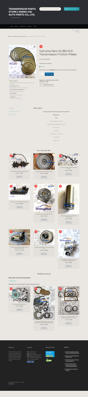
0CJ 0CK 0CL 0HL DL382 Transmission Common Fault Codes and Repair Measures (71, 365)
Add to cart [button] (19, 176)
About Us (30, 26)
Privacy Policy (11, 383)
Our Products (15, 36)
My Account (23, 26)
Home (11, 26)
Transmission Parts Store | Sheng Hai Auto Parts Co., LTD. (22, 11)
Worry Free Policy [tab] (13, 114)
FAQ (35, 26)
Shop (16, 26)
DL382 (11, 281)
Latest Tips (66, 347)
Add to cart (48, 74)
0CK (14, 281)
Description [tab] (11, 108)
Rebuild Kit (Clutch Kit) (22, 36)
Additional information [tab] (14, 111)
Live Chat (16, 98)
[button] (34, 47)
